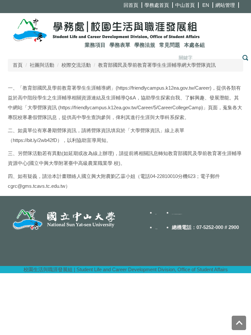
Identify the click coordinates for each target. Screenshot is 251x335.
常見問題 (169, 45)
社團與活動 (42, 65)
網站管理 (225, 5)
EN (205, 5)
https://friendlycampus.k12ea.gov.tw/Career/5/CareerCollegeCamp (130, 107)
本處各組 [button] (194, 45)
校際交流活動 (76, 65)
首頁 (18, 65)
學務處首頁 (156, 5)
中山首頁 (185, 5)
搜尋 (245, 57)
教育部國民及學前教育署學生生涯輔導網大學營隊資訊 (157, 65)
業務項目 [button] (95, 45)
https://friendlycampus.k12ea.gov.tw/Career (163, 88)
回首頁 (131, 5)
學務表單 (119, 45)
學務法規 (144, 45)
